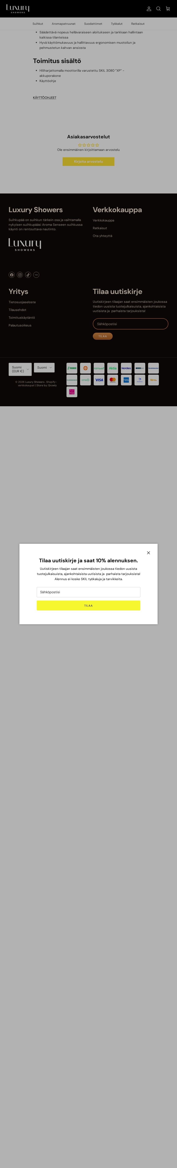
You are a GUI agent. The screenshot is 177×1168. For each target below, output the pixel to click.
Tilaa (88, 605)
